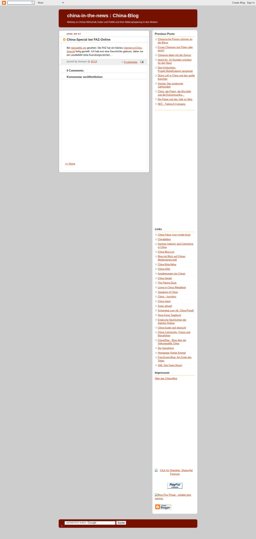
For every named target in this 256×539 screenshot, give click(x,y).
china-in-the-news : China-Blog (103, 15)
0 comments (131, 62)
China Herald (165, 278)
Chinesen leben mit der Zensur (174, 55)
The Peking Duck (167, 283)
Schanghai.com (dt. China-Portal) (176, 310)
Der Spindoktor (166, 348)
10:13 (94, 61)
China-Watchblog (167, 264)
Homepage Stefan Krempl (172, 353)
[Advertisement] (170, 166)
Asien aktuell (165, 306)
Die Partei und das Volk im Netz (175, 99)
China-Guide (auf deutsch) (172, 328)
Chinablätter (164, 239)
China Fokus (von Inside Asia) (174, 234)
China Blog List (166, 252)
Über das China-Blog (166, 378)
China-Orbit (164, 269)
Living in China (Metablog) (172, 287)
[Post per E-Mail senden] (141, 62)
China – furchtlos (167, 296)
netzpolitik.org (78, 48)
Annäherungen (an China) (171, 273)
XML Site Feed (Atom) (170, 365)
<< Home (70, 164)
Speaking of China (168, 292)
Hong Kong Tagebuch (169, 315)
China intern (164, 301)
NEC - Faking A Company (172, 104)
